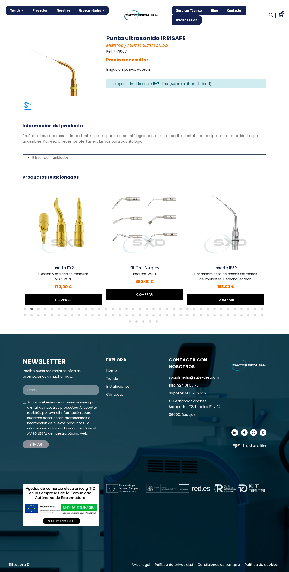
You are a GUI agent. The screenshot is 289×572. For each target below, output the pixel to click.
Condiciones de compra (219, 564)
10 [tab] (87, 310)
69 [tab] (242, 316)
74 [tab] (137, 322)
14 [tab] (114, 310)
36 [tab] (263, 310)
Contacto (234, 10)
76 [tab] (151, 322)
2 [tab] (32, 310)
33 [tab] (242, 310)
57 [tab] (161, 316)
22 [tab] (168, 310)
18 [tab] (141, 310)
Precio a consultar (127, 60)
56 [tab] (154, 316)
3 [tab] (39, 310)
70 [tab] (249, 316)
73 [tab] (131, 322)
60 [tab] (181, 316)
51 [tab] (121, 316)
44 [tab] (73, 316)
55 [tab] (148, 316)
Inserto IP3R (226, 268)
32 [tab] (236, 310)
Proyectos (40, 10)
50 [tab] (114, 316)
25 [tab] (188, 310)
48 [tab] (100, 316)
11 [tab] (93, 310)
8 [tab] (73, 310)
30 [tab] (222, 310)
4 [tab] (46, 310)
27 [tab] (202, 310)
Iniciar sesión (186, 20)
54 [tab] (141, 316)
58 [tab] (168, 316)
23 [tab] (175, 310)
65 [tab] (215, 316)
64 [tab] (209, 316)
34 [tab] (249, 310)
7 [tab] (66, 310)
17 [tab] (134, 310)
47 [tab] (93, 316)
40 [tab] (46, 316)
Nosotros (63, 10)
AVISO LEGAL (37, 433)
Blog (214, 10)
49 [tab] (107, 316)
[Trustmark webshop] (56, 461)
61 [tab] (188, 316)
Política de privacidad (174, 564)
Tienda (15, 10)
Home (111, 370)
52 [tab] (127, 316)
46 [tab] (87, 316)
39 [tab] (39, 316)
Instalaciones (118, 386)
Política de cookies (261, 564)
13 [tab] (107, 310)
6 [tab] (60, 310)
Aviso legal (140, 564)
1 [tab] (26, 310)
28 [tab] (209, 310)
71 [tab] (256, 316)
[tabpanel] (63, 244)
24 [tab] (181, 310)
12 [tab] (100, 310)
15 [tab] (121, 310)
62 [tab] (195, 316)
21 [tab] (161, 310)
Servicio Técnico (189, 10)
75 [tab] (144, 322)
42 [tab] (60, 316)
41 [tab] (53, 316)
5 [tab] (53, 310)
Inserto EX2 (63, 268)
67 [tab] (229, 316)
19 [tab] (148, 310)
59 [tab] (175, 316)
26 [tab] (195, 310)
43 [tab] (66, 316)
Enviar (35, 444)
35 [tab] (256, 310)
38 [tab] (32, 316)
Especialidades (90, 10)
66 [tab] (222, 316)
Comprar (63, 299)
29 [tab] (215, 310)
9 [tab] (80, 310)
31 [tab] (229, 310)
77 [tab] (158, 322)
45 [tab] (80, 316)
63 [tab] (202, 316)
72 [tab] (263, 316)
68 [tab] (236, 316)
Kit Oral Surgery (144, 268)
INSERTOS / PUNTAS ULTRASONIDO (137, 45)
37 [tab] (26, 316)
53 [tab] (134, 316)
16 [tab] (127, 310)
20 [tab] (154, 310)
